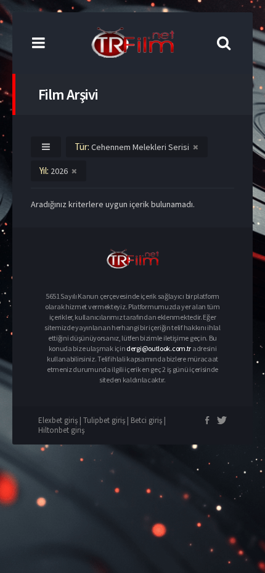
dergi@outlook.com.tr (158, 348)
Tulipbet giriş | (107, 420)
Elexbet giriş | (60, 420)
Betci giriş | (148, 420)
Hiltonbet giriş (61, 430)
